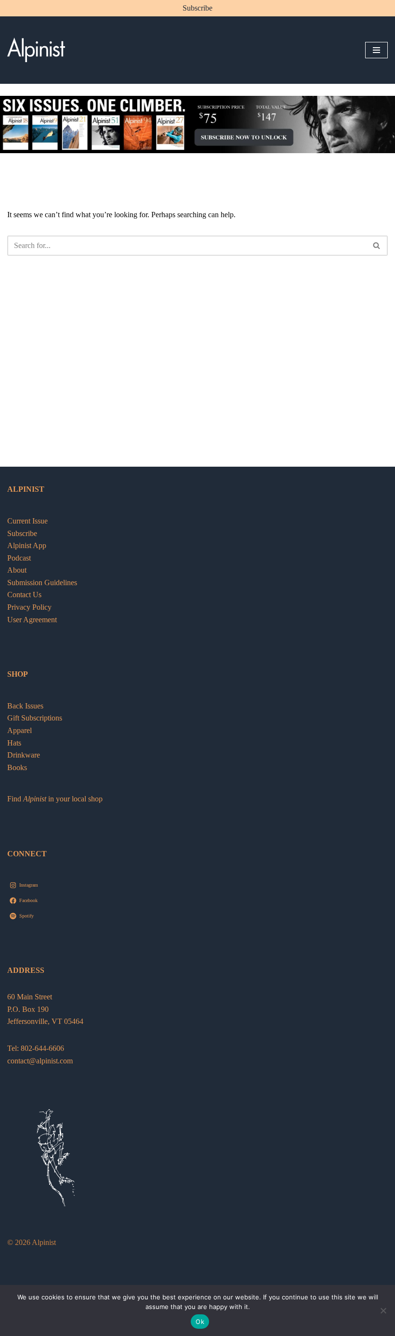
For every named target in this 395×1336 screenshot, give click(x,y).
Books (17, 767)
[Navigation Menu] (376, 50)
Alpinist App (27, 545)
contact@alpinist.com (40, 1061)
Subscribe (197, 8)
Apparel (19, 730)
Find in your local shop (55, 799)
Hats (14, 743)
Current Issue (27, 521)
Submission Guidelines (42, 582)
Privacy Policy (29, 607)
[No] (383, 1310)
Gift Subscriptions (34, 718)
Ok (200, 1321)
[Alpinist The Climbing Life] (36, 50)
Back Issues (25, 706)
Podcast (19, 558)
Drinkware (23, 755)
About (16, 570)
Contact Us (24, 594)
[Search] (377, 246)
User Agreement (32, 620)
